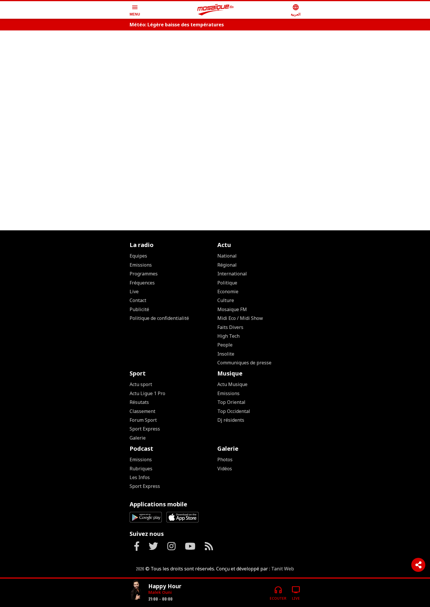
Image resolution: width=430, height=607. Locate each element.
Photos (225, 459)
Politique (227, 283)
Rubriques (141, 468)
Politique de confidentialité (159, 318)
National (227, 256)
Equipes (138, 256)
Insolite (225, 354)
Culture (225, 300)
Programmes (144, 273)
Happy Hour (164, 586)
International (232, 273)
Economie (227, 291)
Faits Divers (230, 327)
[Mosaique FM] (215, 10)
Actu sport (141, 384)
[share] (418, 565)
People (225, 345)
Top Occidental (233, 411)
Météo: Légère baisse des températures (177, 24)
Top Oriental (231, 402)
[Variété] (137, 590)
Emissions (141, 265)
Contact (138, 300)
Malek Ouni (160, 592)
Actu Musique (232, 384)
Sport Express (145, 429)
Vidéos (224, 468)
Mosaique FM (232, 309)
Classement (142, 411)
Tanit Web (282, 568)
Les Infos (140, 477)
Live (134, 291)
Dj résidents (230, 420)
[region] (215, 53)
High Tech (228, 336)
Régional (227, 265)
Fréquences (142, 283)
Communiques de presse (244, 362)
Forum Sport (143, 420)
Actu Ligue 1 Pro (147, 393)
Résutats (139, 402)
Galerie (138, 438)
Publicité (139, 309)
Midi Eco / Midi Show (240, 318)
